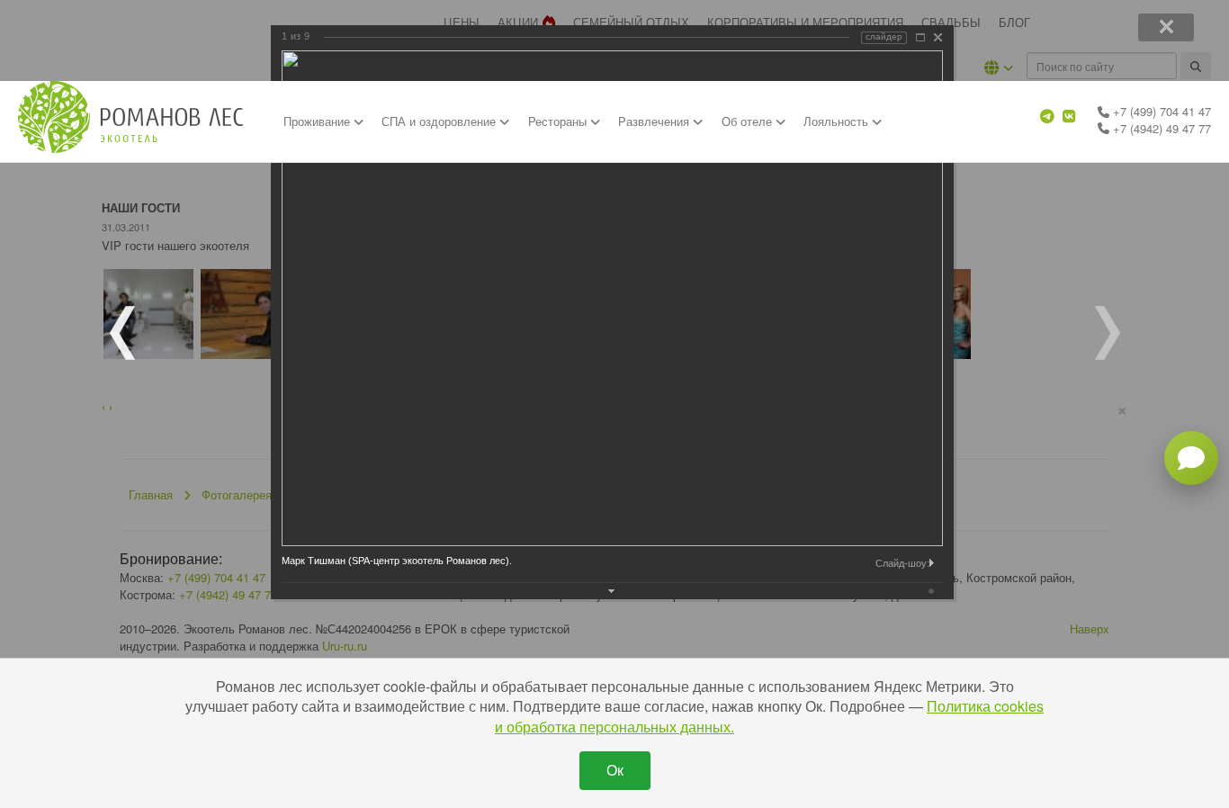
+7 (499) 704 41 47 (1160, 111)
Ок (614, 769)
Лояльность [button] (837, 121)
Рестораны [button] (559, 121)
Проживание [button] (318, 121)
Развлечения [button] (655, 121)
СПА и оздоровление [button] (440, 121)
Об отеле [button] (749, 121)
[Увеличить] (920, 37)
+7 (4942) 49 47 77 (1160, 128)
